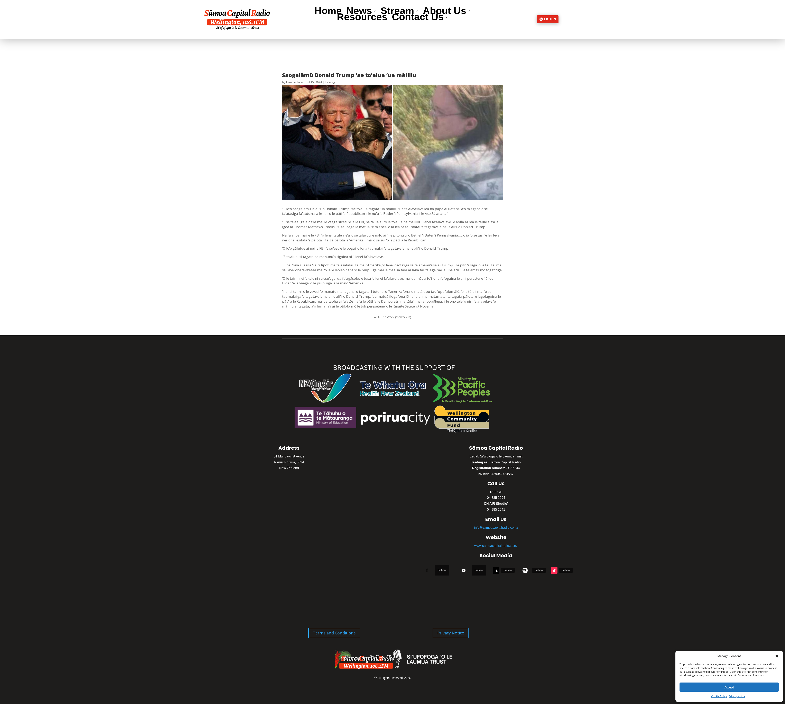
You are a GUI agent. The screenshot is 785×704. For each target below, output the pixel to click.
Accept (729, 687)
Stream (397, 11)
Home (328, 11)
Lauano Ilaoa (294, 82)
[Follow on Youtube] (464, 570)
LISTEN (550, 19)
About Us (444, 11)
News (359, 11)
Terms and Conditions (334, 633)
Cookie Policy (719, 696)
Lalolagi (330, 82)
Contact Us (418, 18)
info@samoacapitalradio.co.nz (496, 527)
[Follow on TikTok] (554, 570)
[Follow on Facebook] (427, 570)
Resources (362, 18)
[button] (777, 656)
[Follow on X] (496, 570)
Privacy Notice (737, 696)
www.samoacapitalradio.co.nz (496, 545)
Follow (442, 570)
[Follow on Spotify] (525, 570)
